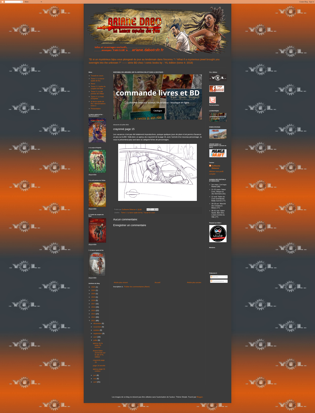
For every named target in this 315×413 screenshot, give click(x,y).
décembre (97, 323)
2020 (93, 294)
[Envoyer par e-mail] (148, 209)
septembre (97, 333)
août (95, 337)
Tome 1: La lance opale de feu (132, 213)
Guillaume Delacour (216, 167)
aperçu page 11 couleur (99, 370)
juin (95, 375)
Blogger (200, 397)
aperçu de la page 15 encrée (98, 345)
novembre (97, 327)
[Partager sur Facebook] (155, 209)
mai (95, 379)
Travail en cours (149, 213)
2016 (93, 307)
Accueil (157, 282)
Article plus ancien (194, 282)
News (93, 84)
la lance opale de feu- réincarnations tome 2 (98, 103)
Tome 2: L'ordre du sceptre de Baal (98, 87)
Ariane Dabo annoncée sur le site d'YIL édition (99, 354)
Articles (215, 277)
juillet (95, 340)
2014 (93, 314)
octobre (96, 330)
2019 (93, 297)
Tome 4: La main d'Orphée (97, 98)
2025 (93, 287)
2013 (93, 317)
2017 (93, 304)
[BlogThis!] (150, 209)
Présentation (96, 109)
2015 (93, 310)
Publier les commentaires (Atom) (137, 287)
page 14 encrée (99, 366)
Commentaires (218, 281)
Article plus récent (121, 282)
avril (95, 382)
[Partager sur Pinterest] (157, 209)
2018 (93, 300)
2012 (93, 321)
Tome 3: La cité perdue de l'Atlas (97, 92)
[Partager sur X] (152, 209)
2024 (93, 290)
